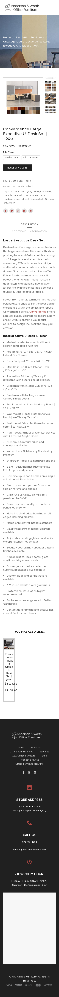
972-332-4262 (29, 842)
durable (8, 195)
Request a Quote (29, 760)
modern (8, 199)
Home (7, 37)
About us (36, 747)
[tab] (30, 224)
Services (44, 751)
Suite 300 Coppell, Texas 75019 (29, 810)
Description (30, 224)
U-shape (50, 199)
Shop (21, 747)
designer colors (42, 191)
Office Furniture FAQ (21, 751)
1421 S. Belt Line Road (29, 806)
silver (17, 199)
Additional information (29, 231)
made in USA (21, 195)
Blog (44, 755)
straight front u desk (32, 199)
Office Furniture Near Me (29, 764)
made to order (38, 195)
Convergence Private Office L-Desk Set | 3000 (9, 667)
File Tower (9, 152)
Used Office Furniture (28, 37)
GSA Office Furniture (24, 755)
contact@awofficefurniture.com (30, 849)
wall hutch (9, 203)
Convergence (37, 311)
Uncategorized (12, 41)
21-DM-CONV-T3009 (21, 191)
